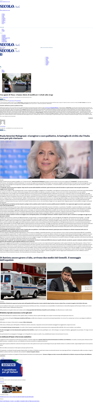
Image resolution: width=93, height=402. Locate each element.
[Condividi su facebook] (0, 99)
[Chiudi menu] (0, 9)
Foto (3, 23)
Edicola (1, 1)
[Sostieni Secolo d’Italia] (11, 376)
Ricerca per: (2, 48)
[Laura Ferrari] (2, 124)
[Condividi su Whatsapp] (3, 99)
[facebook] (0, 0)
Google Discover (12, 100)
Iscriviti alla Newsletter (6, 37)
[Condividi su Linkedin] (2, 99)
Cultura (3, 19)
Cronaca (3, 14)
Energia (47, 63)
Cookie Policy (4, 40)
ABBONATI (5, 1)
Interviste (3, 22)
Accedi (8, 1)
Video (3, 16)
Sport (3, 21)
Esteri (3, 15)
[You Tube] (1, 0)
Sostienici (3, 36)
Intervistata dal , (51, 107)
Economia (4, 18)
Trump (3, 31)
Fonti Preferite (18, 100)
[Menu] (0, 68)
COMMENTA (91, 118)
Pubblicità (4, 39)
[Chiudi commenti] (0, 119)
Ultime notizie (4, 38)
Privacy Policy (4, 41)
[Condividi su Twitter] (4, 99)
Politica (3, 13)
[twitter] (2, 0)
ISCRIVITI (2, 381)
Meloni (3, 30)
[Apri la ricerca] (0, 67)
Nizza (3, 358)
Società (3, 17)
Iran (2, 29)
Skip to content (2, 47)
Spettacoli (3, 20)
